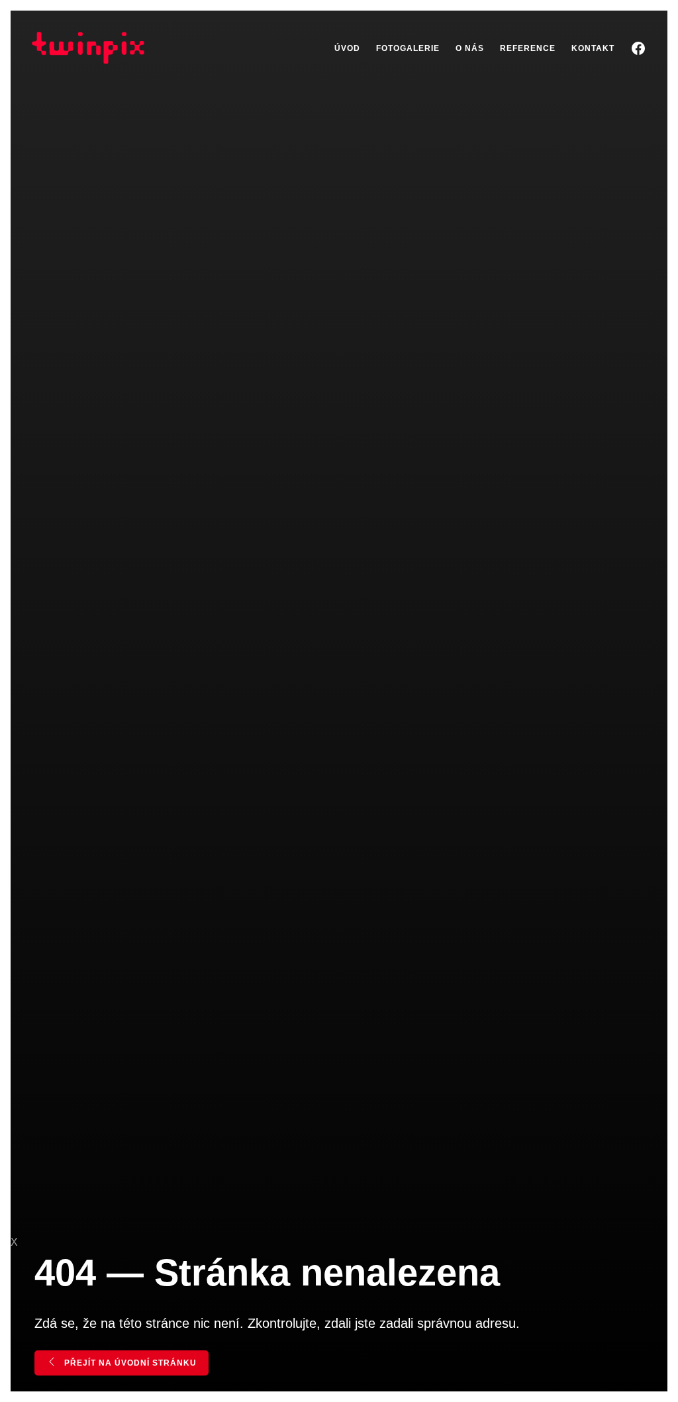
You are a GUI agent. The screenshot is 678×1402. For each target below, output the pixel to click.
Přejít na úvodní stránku (129, 1363)
